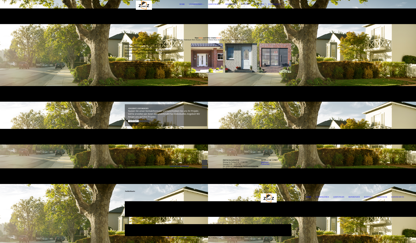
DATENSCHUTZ (274, 4)
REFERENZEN (231, 4)
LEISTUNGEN (213, 4)
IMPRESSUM (259, 4)
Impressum (265, 162)
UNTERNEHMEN (195, 4)
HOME (182, 4)
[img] (144, 7)
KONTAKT (245, 4)
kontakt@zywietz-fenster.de (179, 166)
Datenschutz (265, 164)
